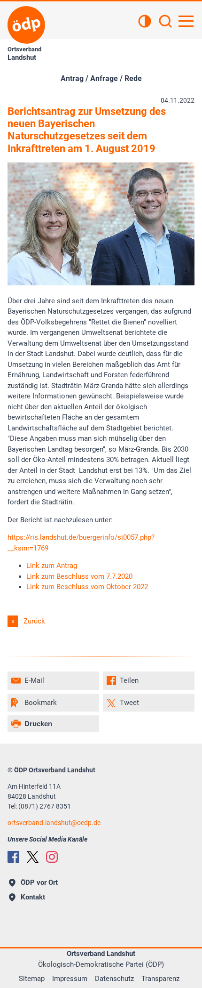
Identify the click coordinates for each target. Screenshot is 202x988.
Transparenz (160, 978)
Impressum (69, 978)
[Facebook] (13, 857)
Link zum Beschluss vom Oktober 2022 (87, 587)
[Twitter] (33, 857)
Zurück (34, 621)
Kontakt (33, 897)
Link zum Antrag (51, 565)
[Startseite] (26, 25)
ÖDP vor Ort (39, 882)
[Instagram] (52, 857)
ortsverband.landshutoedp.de (54, 822)
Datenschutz (114, 978)
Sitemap (32, 978)
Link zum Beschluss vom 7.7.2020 (79, 576)
